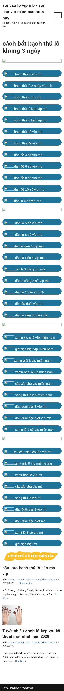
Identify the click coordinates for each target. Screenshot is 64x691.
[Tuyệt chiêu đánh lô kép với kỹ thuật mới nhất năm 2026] (32, 615)
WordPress (27, 687)
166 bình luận (25, 583)
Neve (5, 687)
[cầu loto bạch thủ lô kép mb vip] (32, 556)
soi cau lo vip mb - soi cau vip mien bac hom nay (31, 579)
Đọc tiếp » (20, 661)
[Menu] (58, 15)
